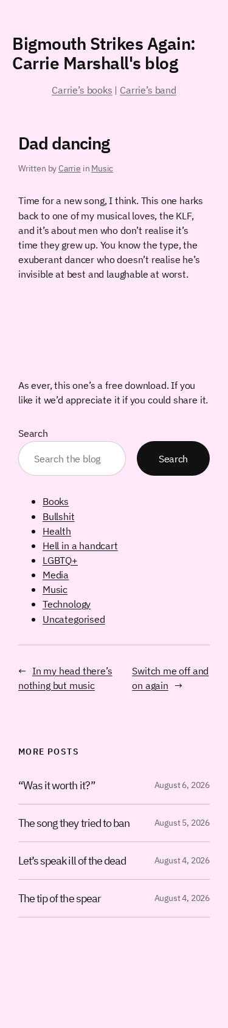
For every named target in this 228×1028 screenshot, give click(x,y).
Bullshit (59, 516)
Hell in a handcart (80, 545)
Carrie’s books (82, 89)
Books (56, 501)
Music (102, 168)
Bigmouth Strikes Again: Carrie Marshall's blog (104, 53)
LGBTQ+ (60, 559)
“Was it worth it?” (56, 785)
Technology (67, 603)
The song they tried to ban (74, 823)
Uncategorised (74, 618)
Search (33, 433)
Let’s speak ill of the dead (72, 860)
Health (57, 530)
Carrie (69, 168)
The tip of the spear (59, 898)
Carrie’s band (148, 89)
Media (56, 574)
